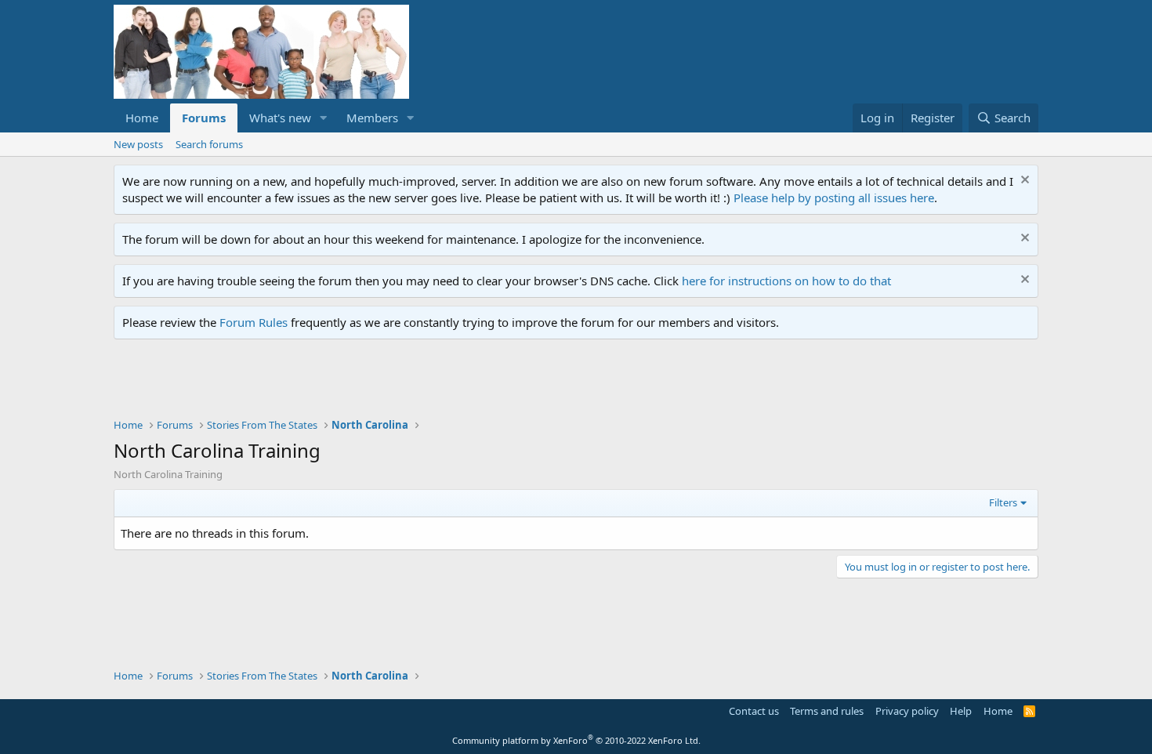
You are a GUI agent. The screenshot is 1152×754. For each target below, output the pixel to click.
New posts (138, 144)
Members (372, 117)
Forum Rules (253, 322)
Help (961, 711)
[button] (324, 117)
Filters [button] (1003, 502)
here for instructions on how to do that (786, 280)
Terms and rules (827, 711)
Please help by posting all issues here (834, 197)
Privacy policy (907, 711)
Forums (204, 117)
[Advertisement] (399, 382)
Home (141, 117)
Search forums (209, 144)
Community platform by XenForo (576, 740)
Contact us (754, 711)
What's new (280, 117)
